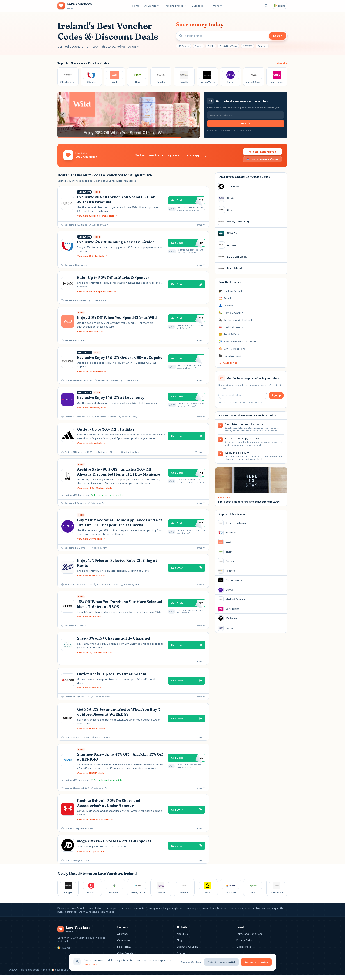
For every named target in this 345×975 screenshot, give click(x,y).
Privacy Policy (244, 940)
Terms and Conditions (249, 933)
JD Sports (183, 46)
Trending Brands (173, 5)
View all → (282, 63)
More (216, 5)
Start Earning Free (264, 151)
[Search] (266, 6)
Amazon (262, 46)
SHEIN (211, 46)
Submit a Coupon (187, 946)
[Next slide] (194, 115)
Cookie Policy (244, 946)
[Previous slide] (63, 115)
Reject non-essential (221, 962)
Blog (179, 940)
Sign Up (245, 123)
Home (135, 5)
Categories (198, 5)
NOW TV (247, 46)
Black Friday (124, 946)
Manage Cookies (191, 962)
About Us (182, 933)
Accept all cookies (256, 962)
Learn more (90, 964)
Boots (198, 46)
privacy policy (244, 130)
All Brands (150, 5)
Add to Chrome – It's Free (264, 159)
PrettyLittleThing (228, 46)
